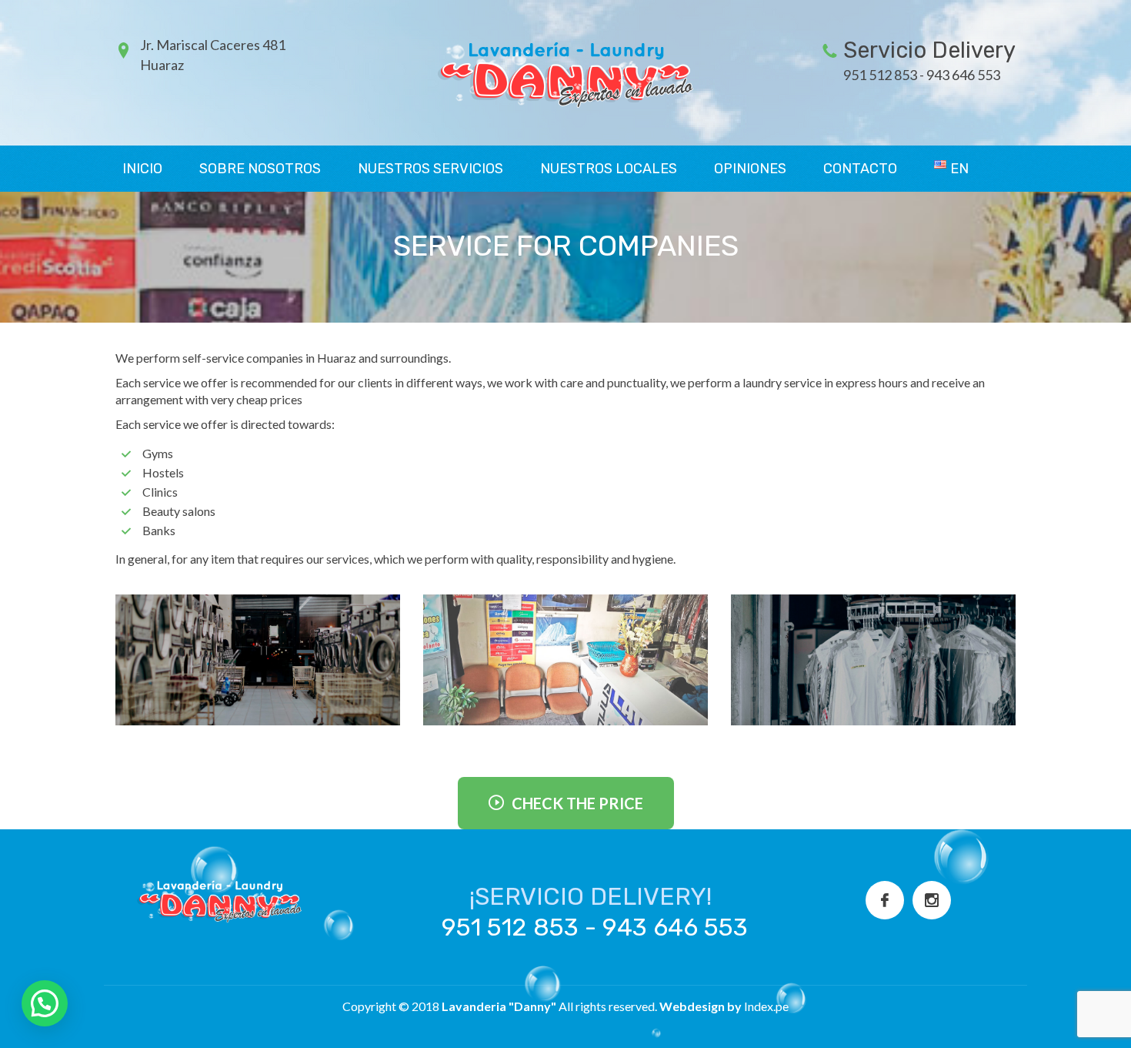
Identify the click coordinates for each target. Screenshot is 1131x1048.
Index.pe (766, 1006)
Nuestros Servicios (430, 168)
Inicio (142, 168)
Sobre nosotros (260, 168)
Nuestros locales (608, 168)
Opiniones (750, 168)
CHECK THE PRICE (577, 803)
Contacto (860, 168)
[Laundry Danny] (565, 71)
